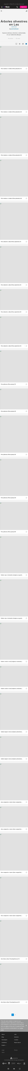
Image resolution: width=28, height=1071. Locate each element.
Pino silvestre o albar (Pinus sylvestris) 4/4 (11, 346)
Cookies (16, 1039)
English (3, 1045)
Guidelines (4, 1042)
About (3, 1034)
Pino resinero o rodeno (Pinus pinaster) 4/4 (11, 198)
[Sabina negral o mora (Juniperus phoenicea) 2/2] (14, 746)
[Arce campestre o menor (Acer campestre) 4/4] (14, 895)
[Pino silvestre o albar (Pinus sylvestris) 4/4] (14, 330)
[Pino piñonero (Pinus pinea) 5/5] (14, 516)
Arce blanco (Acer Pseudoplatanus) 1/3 (10, 959)
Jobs (15, 1034)
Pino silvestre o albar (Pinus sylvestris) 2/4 (11, 285)
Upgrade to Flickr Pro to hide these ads (14, 4)
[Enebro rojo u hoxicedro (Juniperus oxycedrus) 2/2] (14, 597)
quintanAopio (15, 29)
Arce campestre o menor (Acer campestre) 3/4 (12, 872)
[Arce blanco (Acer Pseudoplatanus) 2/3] (14, 981)
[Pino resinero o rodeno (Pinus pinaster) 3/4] (14, 134)
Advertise (16, 1037)
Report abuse (17, 1042)
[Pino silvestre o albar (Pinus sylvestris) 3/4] (14, 299)
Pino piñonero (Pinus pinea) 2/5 (8, 411)
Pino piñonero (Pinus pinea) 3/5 (8, 454)
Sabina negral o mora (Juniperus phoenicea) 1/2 (12, 731)
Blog (3, 1037)
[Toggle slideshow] (16, 44)
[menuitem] (17, 7)
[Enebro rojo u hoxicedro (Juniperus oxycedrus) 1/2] (14, 554)
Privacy (15, 1050)
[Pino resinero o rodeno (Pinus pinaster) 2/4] (14, 91)
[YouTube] (14, 1069)
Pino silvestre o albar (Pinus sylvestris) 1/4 (11, 241)
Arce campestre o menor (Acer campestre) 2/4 (12, 829)
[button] (26, 11)
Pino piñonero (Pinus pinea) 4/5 (8, 497)
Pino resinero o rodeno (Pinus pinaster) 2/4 (11, 112)
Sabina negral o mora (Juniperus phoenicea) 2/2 (12, 758)
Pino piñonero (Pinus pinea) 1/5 (8, 384)
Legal (3, 1050)
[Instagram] (20, 1069)
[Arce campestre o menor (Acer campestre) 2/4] (14, 816)
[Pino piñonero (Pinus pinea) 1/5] (14, 366)
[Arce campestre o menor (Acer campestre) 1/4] (14, 781)
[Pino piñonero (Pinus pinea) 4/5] (14, 477)
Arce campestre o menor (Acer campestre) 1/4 (12, 802)
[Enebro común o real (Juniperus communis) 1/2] (14, 641)
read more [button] (14, 27)
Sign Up (23, 7)
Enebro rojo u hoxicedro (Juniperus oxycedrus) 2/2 (12, 618)
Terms (3, 1052)
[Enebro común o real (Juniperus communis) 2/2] (14, 676)
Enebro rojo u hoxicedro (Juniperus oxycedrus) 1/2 (12, 575)
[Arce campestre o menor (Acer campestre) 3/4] (14, 852)
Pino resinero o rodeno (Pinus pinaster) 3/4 (11, 155)
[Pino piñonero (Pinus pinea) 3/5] (14, 434)
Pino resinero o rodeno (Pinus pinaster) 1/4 (11, 68)
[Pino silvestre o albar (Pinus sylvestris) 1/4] (14, 221)
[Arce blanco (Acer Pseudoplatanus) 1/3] (14, 938)
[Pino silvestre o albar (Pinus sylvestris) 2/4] (14, 264)
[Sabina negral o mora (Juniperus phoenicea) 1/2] (14, 711)
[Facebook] (8, 1069)
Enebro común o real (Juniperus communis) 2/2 (12, 688)
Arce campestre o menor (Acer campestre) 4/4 (12, 915)
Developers (4, 1039)
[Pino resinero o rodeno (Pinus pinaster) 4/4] (14, 177)
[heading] (7, 7)
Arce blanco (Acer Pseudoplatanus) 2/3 (10, 1002)
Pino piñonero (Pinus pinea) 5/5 (8, 531)
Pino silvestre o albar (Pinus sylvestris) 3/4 (11, 312)
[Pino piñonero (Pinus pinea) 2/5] (14, 399)
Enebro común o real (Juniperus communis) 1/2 (12, 661)
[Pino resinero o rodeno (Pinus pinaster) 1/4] (14, 56)
